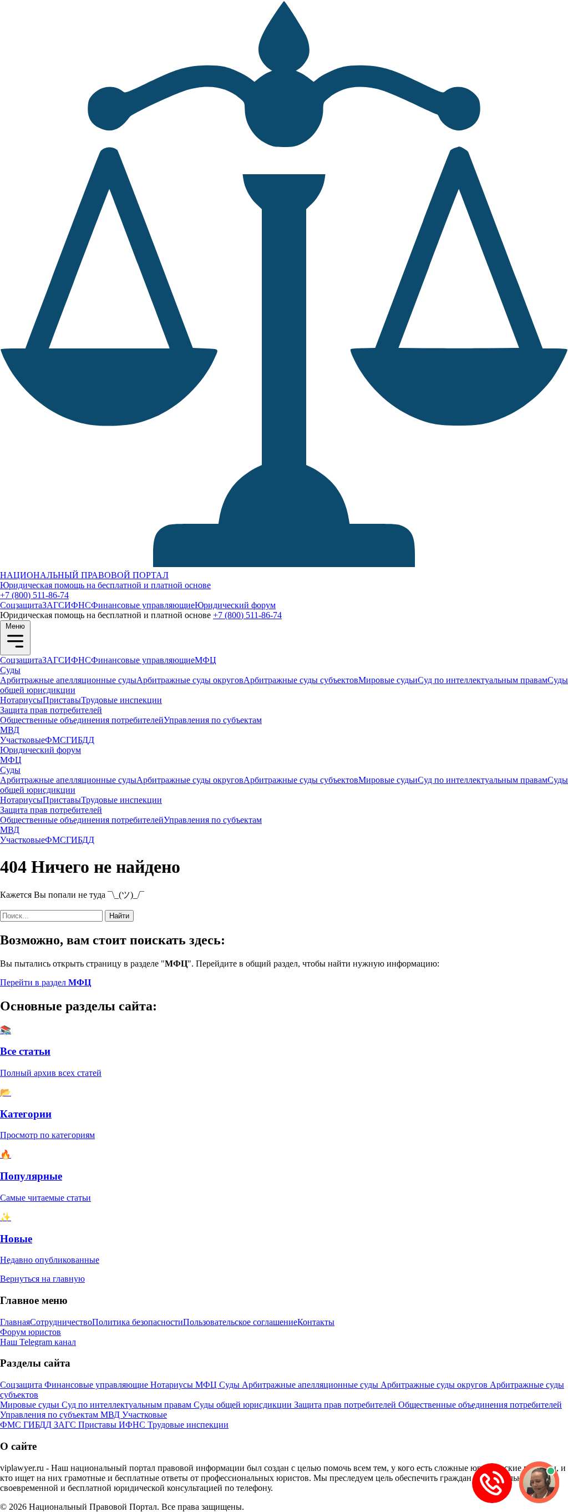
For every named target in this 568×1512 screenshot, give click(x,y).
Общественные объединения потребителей (82, 720)
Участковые (22, 740)
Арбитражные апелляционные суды (68, 680)
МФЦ (205, 660)
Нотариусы (21, 700)
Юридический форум (235, 605)
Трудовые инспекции (121, 700)
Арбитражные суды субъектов (301, 680)
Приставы (62, 700)
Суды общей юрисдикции (244, 1404)
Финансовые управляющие (143, 605)
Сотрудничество (61, 1322)
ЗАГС (53, 605)
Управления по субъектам (213, 720)
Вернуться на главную (42, 1278)
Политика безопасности (137, 1322)
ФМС (55, 740)
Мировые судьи (388, 680)
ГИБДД (80, 740)
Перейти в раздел (45, 982)
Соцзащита (21, 605)
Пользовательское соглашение (240, 1322)
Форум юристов (30, 1332)
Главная (15, 1322)
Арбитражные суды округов (190, 680)
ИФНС (77, 605)
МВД (9, 730)
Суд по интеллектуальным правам (482, 680)
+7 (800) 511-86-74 (34, 595)
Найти (119, 916)
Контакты (315, 1322)
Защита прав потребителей (51, 710)
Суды (10, 670)
